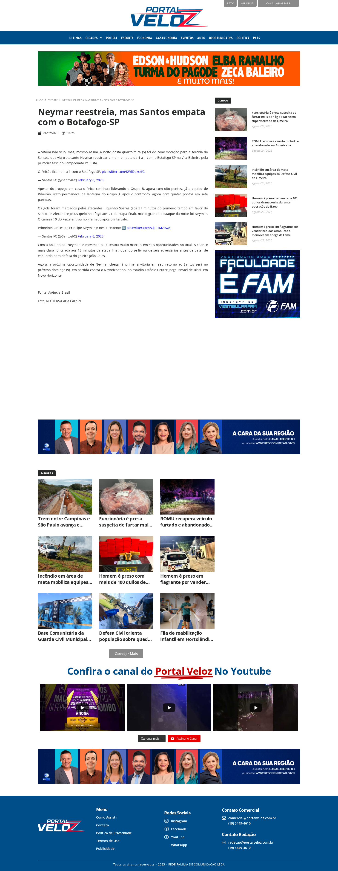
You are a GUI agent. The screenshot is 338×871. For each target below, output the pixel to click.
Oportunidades (221, 38)
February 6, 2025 (90, 180)
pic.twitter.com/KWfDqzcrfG (123, 171)
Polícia (111, 38)
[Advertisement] (257, 365)
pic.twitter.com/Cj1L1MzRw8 (148, 228)
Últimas (75, 38)
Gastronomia (166, 38)
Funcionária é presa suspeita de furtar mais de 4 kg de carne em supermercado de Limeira (274, 116)
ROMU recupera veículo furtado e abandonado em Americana (275, 143)
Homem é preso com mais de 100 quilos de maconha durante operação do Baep (274, 202)
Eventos (187, 38)
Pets (256, 38)
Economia (144, 38)
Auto (201, 38)
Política (243, 38)
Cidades (92, 38)
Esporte (127, 38)
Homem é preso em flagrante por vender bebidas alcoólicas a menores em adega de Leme (275, 231)
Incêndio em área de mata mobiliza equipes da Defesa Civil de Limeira (274, 174)
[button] (94, 37)
